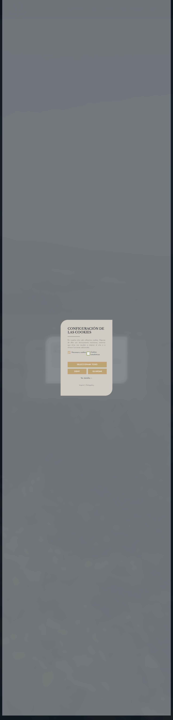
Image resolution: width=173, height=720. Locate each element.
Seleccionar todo (87, 365)
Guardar (97, 371)
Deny (77, 371)
